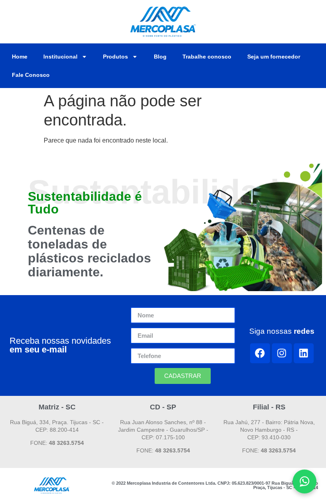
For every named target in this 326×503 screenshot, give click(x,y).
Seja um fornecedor (273, 56)
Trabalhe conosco (206, 56)
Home (19, 56)
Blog (160, 56)
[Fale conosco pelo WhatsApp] (304, 481)
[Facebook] (260, 353)
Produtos (115, 56)
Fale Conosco (31, 75)
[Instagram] (282, 353)
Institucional (60, 56)
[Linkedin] (304, 353)
